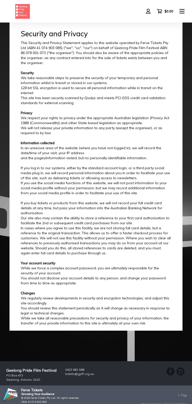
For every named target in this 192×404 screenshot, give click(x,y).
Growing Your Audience (37, 394)
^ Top (182, 395)
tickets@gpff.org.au (79, 374)
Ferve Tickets (32, 390)
